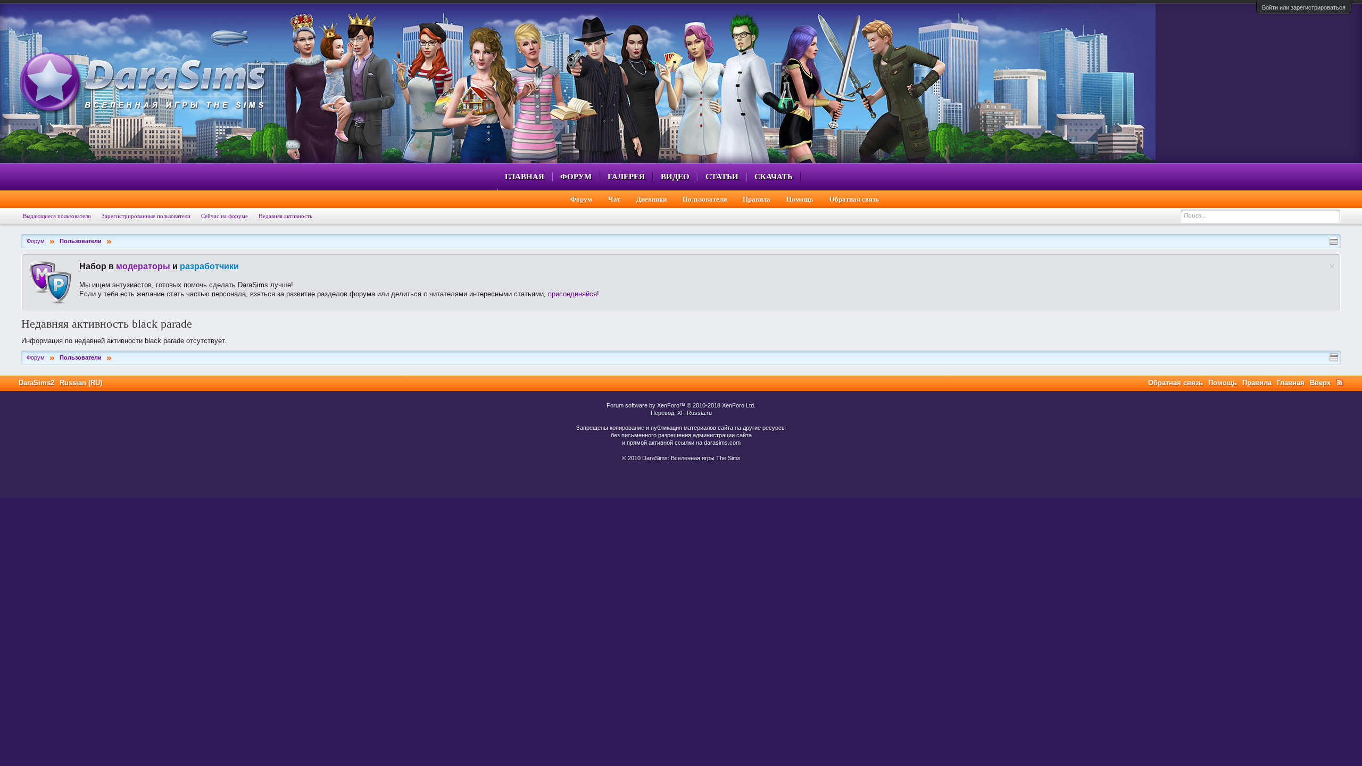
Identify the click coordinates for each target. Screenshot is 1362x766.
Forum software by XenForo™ (681, 405)
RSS (1339, 382)
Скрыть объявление (1332, 266)
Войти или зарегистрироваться (1304, 7)
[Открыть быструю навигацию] (1334, 241)
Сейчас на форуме (224, 216)
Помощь (799, 199)
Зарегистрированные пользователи (146, 216)
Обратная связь (854, 199)
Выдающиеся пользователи (57, 216)
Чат (614, 199)
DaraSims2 (36, 383)
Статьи (721, 176)
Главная (524, 176)
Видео (675, 176)
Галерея (626, 176)
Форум (576, 176)
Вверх (1320, 383)
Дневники (651, 199)
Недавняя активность (285, 216)
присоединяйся (572, 294)
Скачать (773, 176)
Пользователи (705, 199)
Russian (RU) (81, 383)
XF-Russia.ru (694, 413)
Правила (756, 199)
